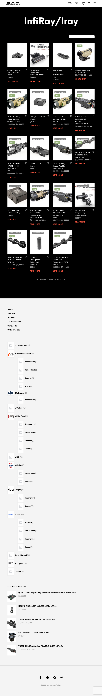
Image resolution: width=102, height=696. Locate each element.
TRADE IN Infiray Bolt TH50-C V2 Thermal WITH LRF (15, 259)
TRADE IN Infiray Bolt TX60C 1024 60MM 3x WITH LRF (82, 154)
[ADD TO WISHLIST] (26, 69)
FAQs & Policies (14, 322)
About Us (11, 313)
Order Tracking (13, 330)
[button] (70, 3)
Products (11, 318)
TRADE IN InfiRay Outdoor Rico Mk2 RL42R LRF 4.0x (59, 166)
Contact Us (12, 326)
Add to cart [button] (13, 81)
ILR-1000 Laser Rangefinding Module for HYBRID (37, 72)
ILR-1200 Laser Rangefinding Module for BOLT (81, 213)
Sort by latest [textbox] (85, 37)
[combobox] (82, 37)
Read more (12, 128)
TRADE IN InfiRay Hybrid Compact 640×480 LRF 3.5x (13, 119)
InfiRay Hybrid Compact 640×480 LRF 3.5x (59, 119)
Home (10, 309)
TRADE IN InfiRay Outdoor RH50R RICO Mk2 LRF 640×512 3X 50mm (81, 120)
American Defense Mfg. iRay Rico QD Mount (14, 72)
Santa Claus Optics (54, 685)
